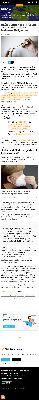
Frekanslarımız (13, 370)
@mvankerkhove (14, 126)
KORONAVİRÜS (12, 291)
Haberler (20, 291)
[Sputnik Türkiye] (5, 3)
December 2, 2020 (23, 134)
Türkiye (3, 354)
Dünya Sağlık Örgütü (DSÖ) (9, 295)
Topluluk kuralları (13, 373)
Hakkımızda (4, 370)
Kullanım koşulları (23, 370)
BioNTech (21, 298)
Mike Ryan (20, 295)
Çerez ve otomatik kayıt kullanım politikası (13, 376)
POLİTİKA (17, 354)
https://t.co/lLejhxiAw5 (19, 129)
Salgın (10, 298)
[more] (36, 197)
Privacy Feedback (18, 378)
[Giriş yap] (32, 2)
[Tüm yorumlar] (3, 397)
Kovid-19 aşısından (28, 140)
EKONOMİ (25, 354)
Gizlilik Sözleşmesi (6, 378)
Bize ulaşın (4, 373)
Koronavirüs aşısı (29, 295)
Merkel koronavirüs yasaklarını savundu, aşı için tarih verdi (16, 192)
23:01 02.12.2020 (6, 34)
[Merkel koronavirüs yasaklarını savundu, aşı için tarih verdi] (19, 177)
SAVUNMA (33, 354)
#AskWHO (27, 126)
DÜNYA (4, 291)
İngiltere (28, 298)
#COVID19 (22, 122)
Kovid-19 (4, 298)
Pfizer (15, 298)
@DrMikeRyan (16, 124)
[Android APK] (6, 383)
